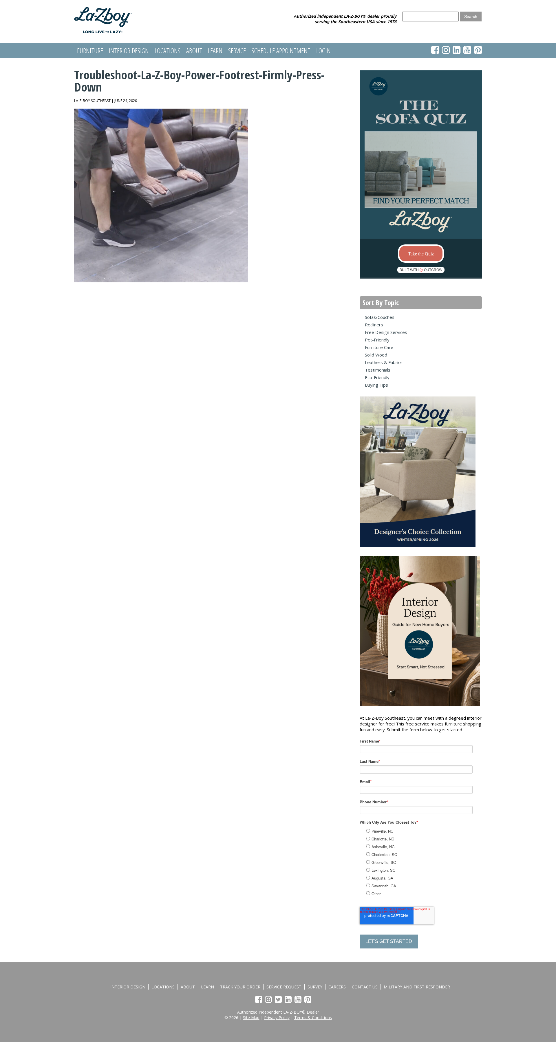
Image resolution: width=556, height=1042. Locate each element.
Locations (167, 50)
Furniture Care (379, 347)
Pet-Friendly (377, 340)
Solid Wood (376, 355)
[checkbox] (427, 861)
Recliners (374, 325)
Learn (215, 50)
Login (323, 50)
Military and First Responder (417, 987)
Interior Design (129, 50)
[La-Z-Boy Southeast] (103, 31)
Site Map (251, 1017)
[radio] (427, 831)
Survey (315, 987)
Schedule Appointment (281, 50)
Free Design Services (386, 332)
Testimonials (377, 370)
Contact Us (365, 987)
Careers (337, 987)
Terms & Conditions (313, 1017)
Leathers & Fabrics (384, 362)
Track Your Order (240, 987)
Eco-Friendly (377, 377)
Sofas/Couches (379, 317)
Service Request (283, 987)
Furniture (90, 50)
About (194, 50)
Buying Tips (376, 385)
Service (237, 50)
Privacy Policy (277, 1017)
